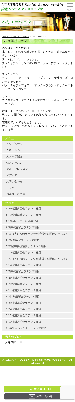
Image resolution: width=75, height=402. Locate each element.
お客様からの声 (15, 194)
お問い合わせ (14, 181)
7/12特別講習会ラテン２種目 (23, 265)
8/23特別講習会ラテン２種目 (23, 208)
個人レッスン (14, 162)
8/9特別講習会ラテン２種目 (23, 227)
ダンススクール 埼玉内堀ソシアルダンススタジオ (42, 360)
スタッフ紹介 (14, 156)
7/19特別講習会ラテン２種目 (23, 252)
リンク (10, 187)
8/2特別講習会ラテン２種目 (23, 240)
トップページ (14, 143)
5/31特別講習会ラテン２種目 (23, 302)
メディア (11, 175)
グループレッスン (17, 169)
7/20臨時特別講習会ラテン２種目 (26, 246)
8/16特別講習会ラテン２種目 (23, 214)
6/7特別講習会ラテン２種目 (23, 296)
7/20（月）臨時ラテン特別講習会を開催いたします (37, 258)
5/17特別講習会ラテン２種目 (23, 315)
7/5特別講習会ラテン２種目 (23, 271)
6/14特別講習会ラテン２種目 (23, 290)
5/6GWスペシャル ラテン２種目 (26, 328)
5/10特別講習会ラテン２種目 (23, 321)
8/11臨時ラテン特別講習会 (22, 221)
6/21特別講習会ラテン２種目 (23, 284)
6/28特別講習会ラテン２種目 (23, 277)
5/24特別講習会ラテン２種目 (23, 309)
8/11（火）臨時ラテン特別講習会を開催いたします (37, 233)
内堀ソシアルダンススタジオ (15, 36)
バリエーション (16, 41)
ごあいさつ (13, 150)
